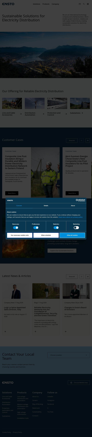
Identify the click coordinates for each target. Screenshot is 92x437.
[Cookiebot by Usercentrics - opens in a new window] (77, 200)
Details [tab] (46, 205)
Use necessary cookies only (20, 235)
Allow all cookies (72, 235)
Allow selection (46, 235)
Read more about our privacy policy (70, 217)
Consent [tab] (19, 205)
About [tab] (73, 205)
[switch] (35, 227)
